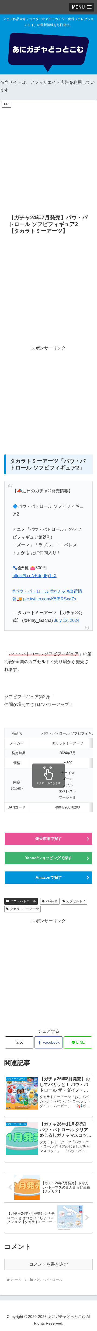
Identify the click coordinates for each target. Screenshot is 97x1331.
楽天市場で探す (48, 838)
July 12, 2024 (66, 620)
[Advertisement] (48, 157)
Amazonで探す (49, 877)
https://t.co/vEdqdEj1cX (34, 575)
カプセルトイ (76, 901)
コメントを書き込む (48, 1264)
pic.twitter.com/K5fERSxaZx (49, 599)
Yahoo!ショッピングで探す (48, 858)
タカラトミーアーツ (24, 909)
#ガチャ (58, 591)
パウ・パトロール (23, 901)
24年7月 (52, 901)
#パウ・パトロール (30, 591)
